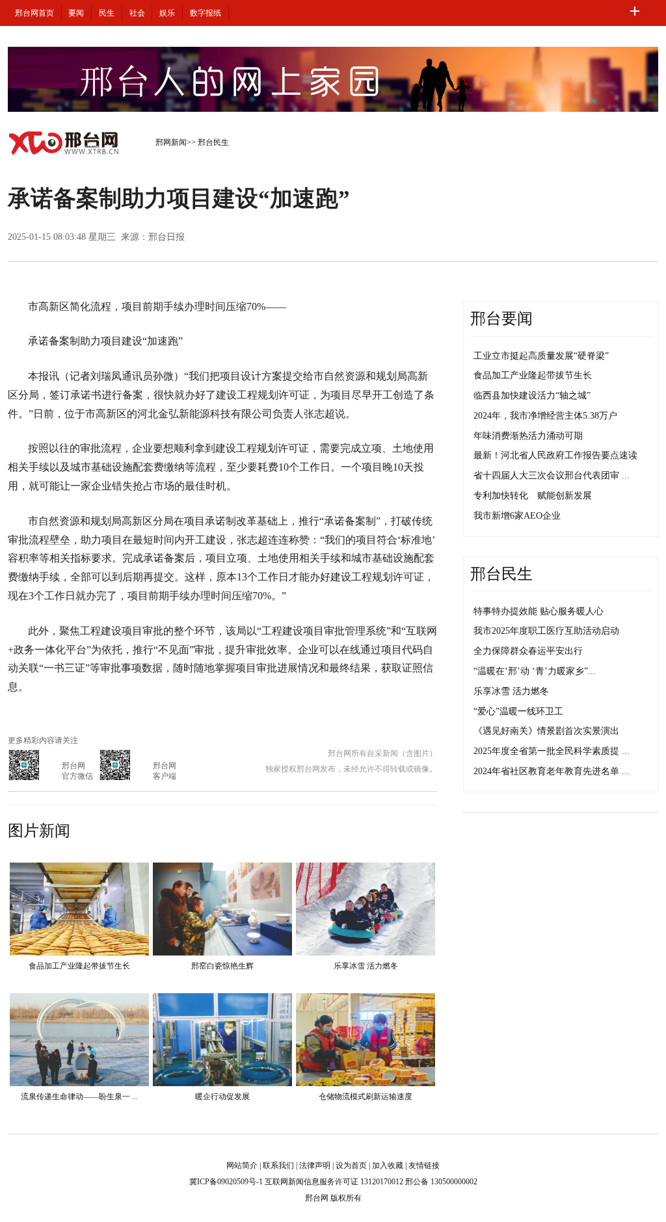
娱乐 (167, 13)
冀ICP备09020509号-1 (226, 1181)
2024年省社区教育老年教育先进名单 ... (551, 771)
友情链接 (424, 1165)
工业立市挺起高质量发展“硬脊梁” (541, 356)
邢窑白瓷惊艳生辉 (222, 965)
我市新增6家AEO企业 (517, 516)
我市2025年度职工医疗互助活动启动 (546, 631)
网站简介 (242, 1165)
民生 (106, 13)
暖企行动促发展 (222, 1096)
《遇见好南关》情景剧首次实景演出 (546, 731)
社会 (137, 13)
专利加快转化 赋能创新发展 (532, 495)
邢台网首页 (34, 13)
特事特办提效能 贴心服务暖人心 (538, 611)
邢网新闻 (171, 142)
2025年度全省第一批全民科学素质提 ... (551, 751)
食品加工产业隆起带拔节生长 (79, 965)
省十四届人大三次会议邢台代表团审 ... (551, 475)
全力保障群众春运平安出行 (528, 651)
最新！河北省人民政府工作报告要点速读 (555, 455)
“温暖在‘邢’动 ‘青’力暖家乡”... (534, 671)
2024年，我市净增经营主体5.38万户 (545, 416)
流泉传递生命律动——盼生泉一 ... (79, 1096)
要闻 (76, 13)
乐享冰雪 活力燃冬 (366, 965)
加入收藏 (387, 1165)
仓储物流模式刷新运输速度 (365, 1096)
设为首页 (351, 1165)
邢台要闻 (501, 318)
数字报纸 (205, 13)
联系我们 (278, 1165)
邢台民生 (213, 142)
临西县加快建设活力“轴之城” (532, 395)
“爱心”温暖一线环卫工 (518, 711)
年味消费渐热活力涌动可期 (528, 436)
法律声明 (314, 1165)
